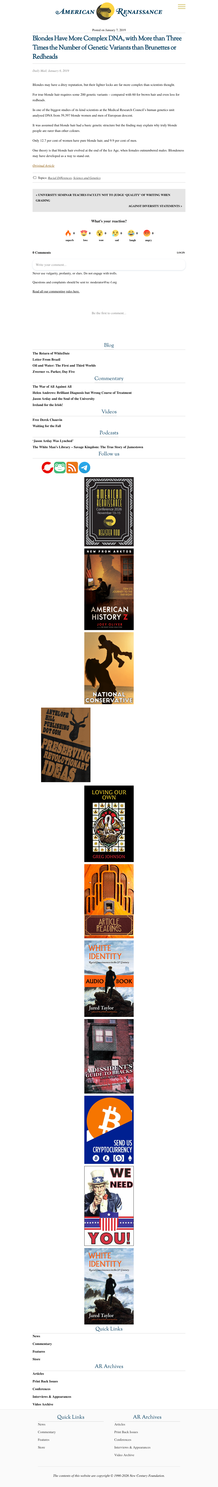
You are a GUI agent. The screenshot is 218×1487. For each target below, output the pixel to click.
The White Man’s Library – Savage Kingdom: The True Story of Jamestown (88, 447)
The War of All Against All (52, 387)
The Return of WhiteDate (51, 353)
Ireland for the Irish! (48, 405)
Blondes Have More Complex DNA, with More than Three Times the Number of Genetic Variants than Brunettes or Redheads (107, 48)
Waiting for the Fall (47, 426)
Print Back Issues (45, 1381)
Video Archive (43, 1404)
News (36, 1336)
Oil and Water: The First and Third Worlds (64, 365)
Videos (109, 412)
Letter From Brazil (46, 359)
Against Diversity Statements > (155, 206)
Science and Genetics (86, 178)
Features (39, 1351)
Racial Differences (60, 178)
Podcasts (109, 433)
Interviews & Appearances (52, 1396)
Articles (38, 1373)
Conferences (41, 1388)
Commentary (109, 379)
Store (36, 1359)
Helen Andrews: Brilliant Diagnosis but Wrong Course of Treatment (82, 393)
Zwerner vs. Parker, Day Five (54, 372)
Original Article (43, 165)
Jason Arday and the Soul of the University (64, 399)
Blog (109, 345)
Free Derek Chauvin (47, 420)
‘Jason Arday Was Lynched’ (53, 441)
